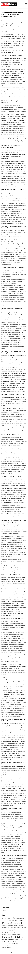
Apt (3, 918)
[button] (26, 4)
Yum (14, 947)
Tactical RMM (12, 944)
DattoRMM (16, 925)
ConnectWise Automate (13, 923)
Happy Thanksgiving (11, 927)
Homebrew (19, 927)
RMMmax (18, 934)
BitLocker (9, 918)
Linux (10, 930)
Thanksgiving (5, 945)
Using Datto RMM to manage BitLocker (16, 945)
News (4, 910)
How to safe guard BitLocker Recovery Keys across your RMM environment (14, 929)
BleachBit (12, 920)
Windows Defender (7, 947)
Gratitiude (4, 927)
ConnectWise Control (6, 925)
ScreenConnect (10, 942)
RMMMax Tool (11, 937)
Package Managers (12, 934)
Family (22, 925)
